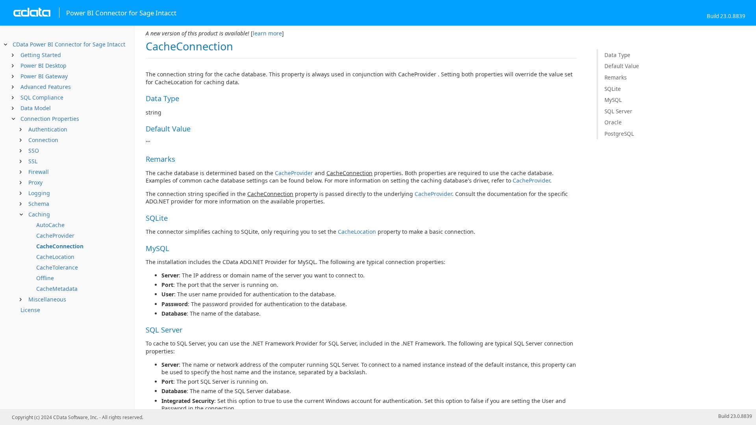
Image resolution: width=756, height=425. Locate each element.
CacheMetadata (57, 288)
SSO (33, 150)
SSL (32, 161)
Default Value (621, 66)
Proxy (35, 182)
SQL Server (618, 111)
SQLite (612, 88)
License (30, 310)
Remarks (615, 77)
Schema (38, 203)
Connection (43, 140)
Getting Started (40, 55)
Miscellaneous (47, 299)
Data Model (35, 108)
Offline (45, 278)
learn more (267, 33)
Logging (39, 193)
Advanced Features (45, 87)
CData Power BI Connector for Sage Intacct (69, 44)
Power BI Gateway (44, 76)
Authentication (47, 129)
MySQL (613, 99)
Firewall (38, 172)
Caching (39, 214)
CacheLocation (55, 257)
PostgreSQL (619, 133)
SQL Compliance (41, 97)
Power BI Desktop (43, 65)
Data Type (617, 55)
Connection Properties (49, 118)
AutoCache (50, 225)
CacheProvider (55, 235)
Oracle (613, 122)
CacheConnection (59, 246)
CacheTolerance (57, 267)
